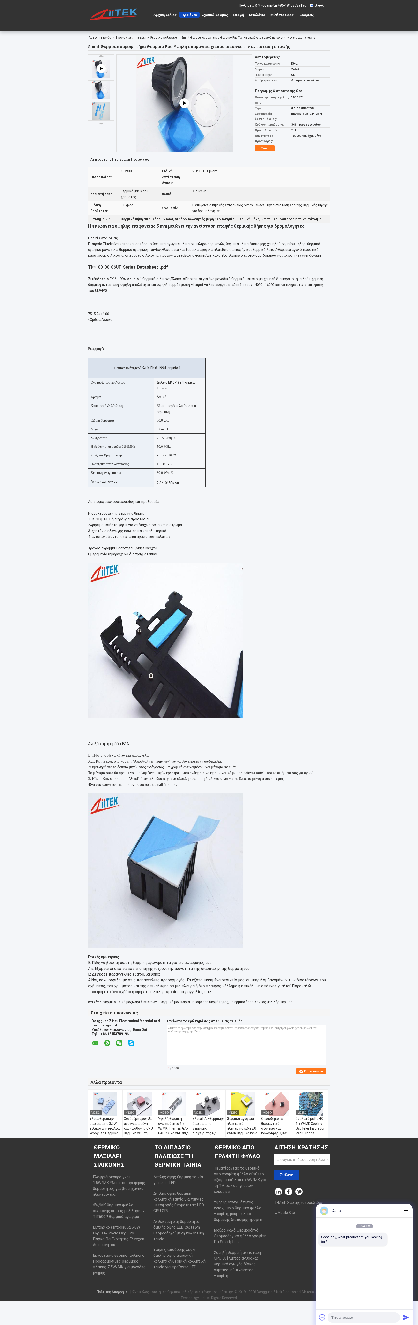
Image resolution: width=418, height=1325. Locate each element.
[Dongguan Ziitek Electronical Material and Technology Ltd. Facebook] (289, 1192)
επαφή (238, 15)
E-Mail (279, 1202)
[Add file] (322, 1317)
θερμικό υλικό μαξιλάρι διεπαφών (130, 1002)
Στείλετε (286, 1175)
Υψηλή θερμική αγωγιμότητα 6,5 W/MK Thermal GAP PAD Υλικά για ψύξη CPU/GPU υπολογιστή (173, 1131)
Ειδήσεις (307, 15)
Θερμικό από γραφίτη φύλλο (237, 1152)
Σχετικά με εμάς (215, 15)
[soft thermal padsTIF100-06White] (184, 103)
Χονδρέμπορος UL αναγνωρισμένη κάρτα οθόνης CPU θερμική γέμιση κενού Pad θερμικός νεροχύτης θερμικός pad (139, 1133)
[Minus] (406, 1211)
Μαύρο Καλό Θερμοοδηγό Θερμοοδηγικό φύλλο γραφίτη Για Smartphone (240, 1236)
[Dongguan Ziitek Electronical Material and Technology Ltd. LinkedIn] (278, 1192)
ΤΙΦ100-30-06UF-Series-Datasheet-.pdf (128, 267)
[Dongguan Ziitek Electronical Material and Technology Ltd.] (114, 14)
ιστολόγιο (257, 15)
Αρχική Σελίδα (165, 15)
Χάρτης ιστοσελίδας (305, 1202)
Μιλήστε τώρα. (282, 14)
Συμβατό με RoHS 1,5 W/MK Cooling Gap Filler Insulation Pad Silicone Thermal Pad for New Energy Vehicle (311, 1131)
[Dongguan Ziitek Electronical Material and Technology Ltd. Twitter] (299, 1192)
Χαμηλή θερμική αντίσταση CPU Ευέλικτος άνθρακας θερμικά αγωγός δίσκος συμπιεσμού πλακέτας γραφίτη (237, 1264)
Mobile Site (286, 1213)
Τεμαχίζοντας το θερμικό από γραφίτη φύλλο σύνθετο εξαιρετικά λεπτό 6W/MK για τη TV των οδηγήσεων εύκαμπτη (240, 1180)
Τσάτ (265, 148)
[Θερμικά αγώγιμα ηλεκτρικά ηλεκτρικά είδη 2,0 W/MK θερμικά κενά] (243, 1104)
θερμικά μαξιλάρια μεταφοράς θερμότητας (194, 1002)
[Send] (406, 1317)
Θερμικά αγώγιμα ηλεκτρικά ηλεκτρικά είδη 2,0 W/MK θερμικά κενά (242, 1126)
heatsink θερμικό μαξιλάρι (156, 37)
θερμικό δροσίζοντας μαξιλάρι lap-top (262, 1002)
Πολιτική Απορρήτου (113, 1292)
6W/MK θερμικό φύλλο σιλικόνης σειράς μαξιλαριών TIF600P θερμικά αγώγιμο (118, 1211)
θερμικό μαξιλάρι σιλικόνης (109, 1156)
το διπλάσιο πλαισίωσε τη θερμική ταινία (177, 1156)
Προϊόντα (189, 15)
